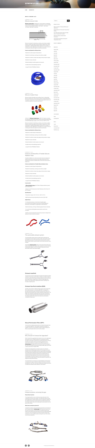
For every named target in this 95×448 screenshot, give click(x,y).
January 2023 (56, 95)
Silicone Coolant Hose (31, 95)
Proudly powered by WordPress (49, 445)
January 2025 (56, 84)
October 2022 (56, 101)
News (55, 116)
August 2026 (56, 49)
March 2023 (56, 92)
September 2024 (56, 90)
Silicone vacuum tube (31, 21)
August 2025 (56, 71)
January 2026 (56, 62)
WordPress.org (56, 129)
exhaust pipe (36, 409)
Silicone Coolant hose (34, 118)
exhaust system (33, 244)
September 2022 (56, 103)
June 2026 (55, 53)
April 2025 (55, 79)
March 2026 (56, 58)
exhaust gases (28, 344)
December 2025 (56, 64)
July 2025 (55, 73)
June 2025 (55, 75)
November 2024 (56, 86)
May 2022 (55, 110)
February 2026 (56, 60)
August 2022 (56, 105)
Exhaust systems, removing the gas (35, 392)
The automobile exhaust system (34, 235)
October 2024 (56, 88)
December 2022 (56, 97)
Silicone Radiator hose (30, 185)
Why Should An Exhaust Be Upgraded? (36, 335)
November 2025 (56, 66)
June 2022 (55, 108)
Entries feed (56, 126)
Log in (55, 124)
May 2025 (55, 77)
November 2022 (56, 99)
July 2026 (55, 51)
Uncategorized (56, 118)
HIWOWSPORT (32, 3)
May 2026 (55, 55)
